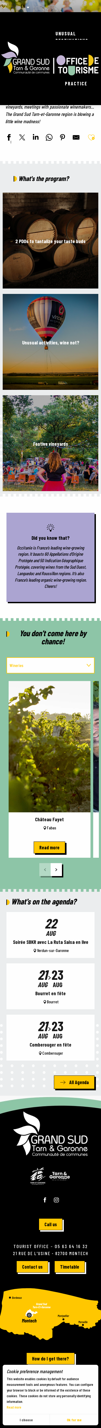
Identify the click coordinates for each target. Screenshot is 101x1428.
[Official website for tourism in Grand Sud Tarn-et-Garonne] (50, 59)
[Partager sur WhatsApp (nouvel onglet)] (48, 138)
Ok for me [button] (74, 1419)
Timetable (69, 1267)
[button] (13, 6)
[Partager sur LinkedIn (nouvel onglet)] (35, 138)
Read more (14, 1407)
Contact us (32, 1267)
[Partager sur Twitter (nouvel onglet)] (21, 138)
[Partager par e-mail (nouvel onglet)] (75, 138)
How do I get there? (50, 1359)
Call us (50, 1224)
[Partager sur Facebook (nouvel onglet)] (8, 138)
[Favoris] (4, 6)
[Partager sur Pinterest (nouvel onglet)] (62, 138)
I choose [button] (26, 1419)
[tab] (45, 665)
